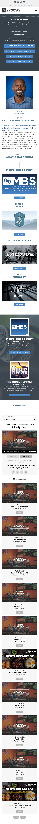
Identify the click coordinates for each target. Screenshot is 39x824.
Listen (27, 456)
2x (26, 451)
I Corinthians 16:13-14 (10, 126)
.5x (18, 451)
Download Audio (19, 462)
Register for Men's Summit (19, 56)
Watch (14, 456)
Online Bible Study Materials (19, 51)
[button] (36, 10)
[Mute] (30, 451)
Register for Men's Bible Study (19, 46)
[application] (19, 451)
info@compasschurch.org (24, 5)
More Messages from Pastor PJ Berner (18, 460)
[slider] (33, 451)
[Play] (5, 451)
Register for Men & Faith (19, 62)
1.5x (24, 451)
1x (21, 451)
